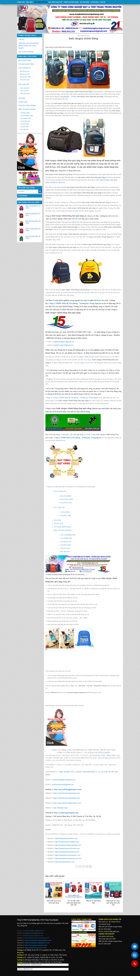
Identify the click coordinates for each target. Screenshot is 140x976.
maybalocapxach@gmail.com (63, 345)
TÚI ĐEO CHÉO (25, 113)
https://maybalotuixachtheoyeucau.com (68, 858)
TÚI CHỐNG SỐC (25, 118)
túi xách (78, 219)
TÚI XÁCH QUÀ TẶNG (26, 64)
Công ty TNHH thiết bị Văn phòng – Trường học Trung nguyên (77, 438)
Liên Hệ (102, 2)
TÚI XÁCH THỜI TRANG (27, 105)
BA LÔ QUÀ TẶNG (24, 60)
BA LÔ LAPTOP (25, 74)
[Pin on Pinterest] (87, 866)
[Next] (121, 896)
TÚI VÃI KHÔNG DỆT (26, 115)
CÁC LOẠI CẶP (23, 84)
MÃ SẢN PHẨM (84, 2)
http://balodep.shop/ (60, 808)
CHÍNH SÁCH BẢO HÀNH (71, 2)
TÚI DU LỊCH (23, 102)
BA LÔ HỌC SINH (25, 77)
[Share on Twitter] (80, 866)
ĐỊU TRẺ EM (24, 129)
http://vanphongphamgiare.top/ (66, 813)
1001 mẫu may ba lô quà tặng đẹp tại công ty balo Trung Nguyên (28, 45)
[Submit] (40, 191)
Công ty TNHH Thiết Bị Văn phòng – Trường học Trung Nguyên (76, 398)
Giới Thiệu (29, 2)
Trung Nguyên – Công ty (68, 96)
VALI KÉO (21, 98)
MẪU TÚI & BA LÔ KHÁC (27, 109)
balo (73, 219)
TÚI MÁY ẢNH (24, 124)
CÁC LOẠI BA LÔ (24, 68)
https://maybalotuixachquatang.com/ (66, 793)
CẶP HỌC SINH (25, 93)
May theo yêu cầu (40, 2)
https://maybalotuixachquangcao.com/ (67, 855)
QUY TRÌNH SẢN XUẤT (55, 2)
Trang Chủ (21, 2)
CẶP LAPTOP (24, 91)
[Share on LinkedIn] (90, 866)
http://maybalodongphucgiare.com (67, 789)
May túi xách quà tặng (25, 51)
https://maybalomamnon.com (64, 862)
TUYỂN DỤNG (94, 2)
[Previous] (45, 896)
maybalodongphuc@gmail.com (63, 342)
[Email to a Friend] (83, 866)
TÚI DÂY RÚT (24, 127)
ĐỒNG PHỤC (111, 755)
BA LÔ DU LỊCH (25, 71)
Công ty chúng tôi (84, 357)
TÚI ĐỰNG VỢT (25, 121)
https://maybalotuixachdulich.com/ (66, 838)
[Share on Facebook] (76, 866)
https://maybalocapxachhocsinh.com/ (67, 848)
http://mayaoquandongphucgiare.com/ (67, 803)
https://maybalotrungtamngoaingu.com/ (68, 845)
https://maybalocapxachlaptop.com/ (67, 842)
